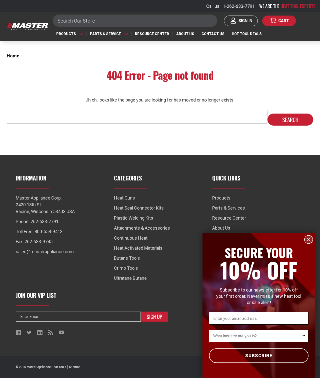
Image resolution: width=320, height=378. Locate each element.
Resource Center (152, 34)
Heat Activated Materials (138, 248)
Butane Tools (127, 258)
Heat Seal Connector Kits (139, 208)
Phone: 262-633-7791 (37, 221)
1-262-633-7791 (239, 6)
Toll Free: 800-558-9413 (39, 231)
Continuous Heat (131, 238)
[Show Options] (303, 336)
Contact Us (213, 34)
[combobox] (257, 336)
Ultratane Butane (130, 278)
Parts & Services (228, 208)
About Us (185, 34)
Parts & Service (105, 34)
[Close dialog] (308, 239)
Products (66, 34)
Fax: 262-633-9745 (34, 241)
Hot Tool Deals (247, 34)
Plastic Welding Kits (133, 218)
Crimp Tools (126, 268)
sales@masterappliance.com (45, 251)
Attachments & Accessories (142, 228)
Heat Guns (124, 198)
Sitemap (74, 367)
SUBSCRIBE (258, 355)
